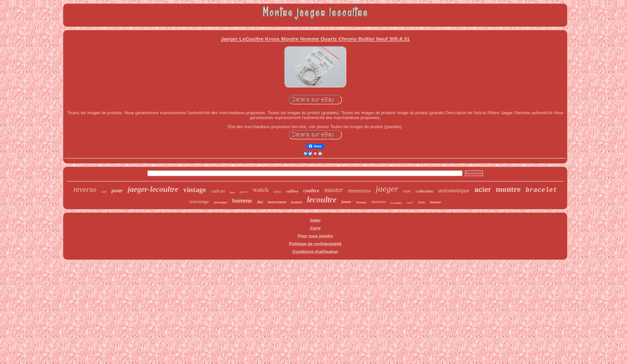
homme (242, 201)
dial (260, 202)
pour (117, 190)
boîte (421, 202)
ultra (277, 192)
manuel (296, 202)
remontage (199, 201)
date (232, 192)
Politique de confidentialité (315, 244)
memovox (359, 191)
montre (508, 189)
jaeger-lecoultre (153, 189)
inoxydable (396, 203)
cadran (218, 191)
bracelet (541, 190)
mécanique (220, 202)
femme (435, 202)
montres (379, 201)
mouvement (277, 202)
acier (482, 190)
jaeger (387, 189)
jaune (346, 201)
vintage (194, 189)
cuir (104, 192)
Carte (315, 228)
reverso (84, 189)
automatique (454, 190)
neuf (410, 202)
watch (261, 189)
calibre (292, 191)
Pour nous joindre (315, 236)
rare (407, 191)
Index (315, 220)
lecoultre (322, 199)
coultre (311, 190)
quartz (244, 192)
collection (424, 191)
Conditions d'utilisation (315, 251)
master (333, 190)
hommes (361, 202)
